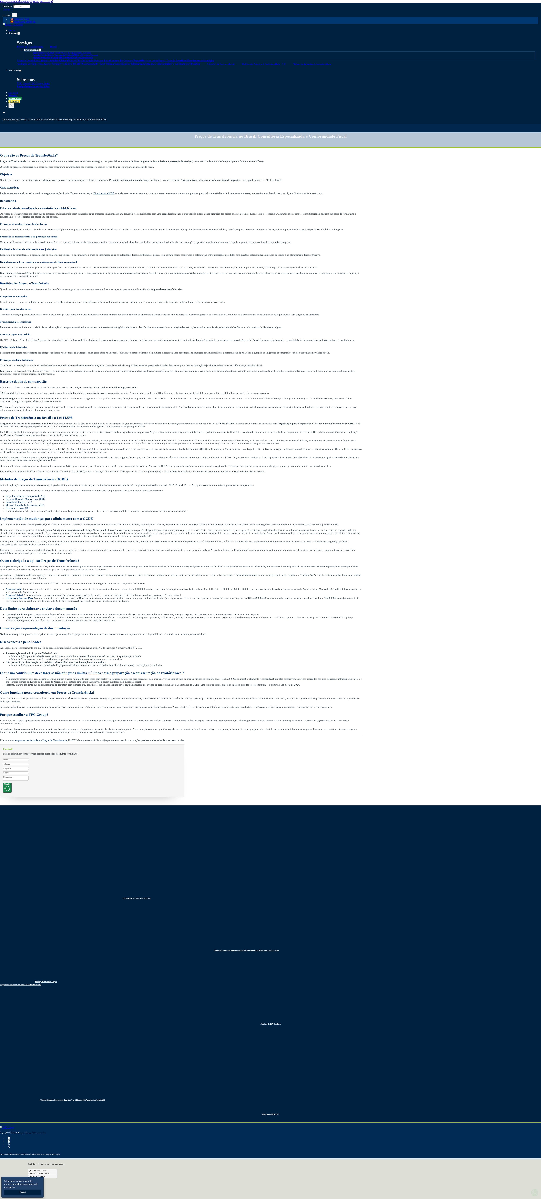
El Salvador (85, 53)
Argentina (37, 53)
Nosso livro (15, 98)
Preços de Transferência (30, 46)
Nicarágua (85, 55)
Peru (43, 57)
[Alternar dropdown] (14, 15)
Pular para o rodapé (43, 1)
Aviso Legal (4, 1154)
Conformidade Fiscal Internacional (101, 63)
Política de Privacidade (15, 1154)
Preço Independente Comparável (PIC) (25, 496)
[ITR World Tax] (105, 950)
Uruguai (80, 57)
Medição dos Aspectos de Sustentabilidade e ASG (264, 64)
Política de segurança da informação (48, 1154)
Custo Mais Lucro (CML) (19, 502)
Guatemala (60, 55)
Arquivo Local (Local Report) (33, 60)
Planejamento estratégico (200, 60)
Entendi (22, 1192)
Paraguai (37, 57)
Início (11, 30)
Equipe (21, 86)
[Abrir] (4, 112)
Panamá (94, 55)
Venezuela (88, 57)
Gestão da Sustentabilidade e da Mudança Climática (171, 63)
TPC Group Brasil (40, 83)
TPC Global (23, 83)
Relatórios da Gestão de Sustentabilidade (312, 64)
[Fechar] (11, 105)
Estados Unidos (47, 55)
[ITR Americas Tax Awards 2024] (59, 898)
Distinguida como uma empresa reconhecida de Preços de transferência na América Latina (246, 950)
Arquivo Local (13, 589)
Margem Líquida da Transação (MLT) (25, 505)
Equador (76, 53)
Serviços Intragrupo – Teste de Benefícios (164, 60)
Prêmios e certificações (37, 86)
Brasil (53, 46)
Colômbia (57, 53)
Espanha (36, 55)
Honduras (69, 55)
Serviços (14, 119)
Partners (13, 92)
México (77, 55)
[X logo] (9, 1146)
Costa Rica (67, 53)
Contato (8, 9)
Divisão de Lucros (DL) (18, 508)
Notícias (12, 95)
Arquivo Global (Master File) (65, 60)
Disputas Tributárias (131, 63)
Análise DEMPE (73, 63)
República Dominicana (65, 57)
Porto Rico (50, 57)
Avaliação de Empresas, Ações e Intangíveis (40, 63)
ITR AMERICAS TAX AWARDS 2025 (137, 898)
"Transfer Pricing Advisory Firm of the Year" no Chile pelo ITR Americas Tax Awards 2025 (72, 1100)
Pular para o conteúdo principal (16, 1)
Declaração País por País (19, 597)
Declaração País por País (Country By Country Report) (111, 60)
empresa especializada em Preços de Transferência (41, 740)
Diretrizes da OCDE (103, 193)
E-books (14, 101)
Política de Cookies (29, 1154)
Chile (50, 53)
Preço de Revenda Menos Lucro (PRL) (26, 499)
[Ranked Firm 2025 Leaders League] (15, 981)
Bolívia (45, 53)
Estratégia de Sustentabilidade (221, 64)
